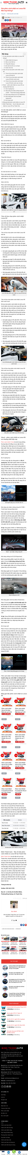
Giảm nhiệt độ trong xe (11, 60)
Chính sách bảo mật (6, 1140)
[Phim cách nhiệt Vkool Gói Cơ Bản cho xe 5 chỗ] (7, 756)
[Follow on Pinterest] (7, 1086)
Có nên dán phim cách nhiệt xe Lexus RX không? (13, 57)
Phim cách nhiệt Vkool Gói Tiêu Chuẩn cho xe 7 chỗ (20, 737)
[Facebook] (12, 920)
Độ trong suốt (9, 100)
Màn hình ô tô (4, 1106)
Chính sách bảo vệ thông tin (8, 1142)
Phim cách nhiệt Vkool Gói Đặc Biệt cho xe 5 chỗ (6, 710)
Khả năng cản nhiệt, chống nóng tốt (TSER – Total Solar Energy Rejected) (15, 91)
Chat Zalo (8, 1154)
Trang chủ (3, 13)
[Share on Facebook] (5, 20)
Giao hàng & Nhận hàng (7, 1132)
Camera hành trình (5, 1108)
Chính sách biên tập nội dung (8, 1145)
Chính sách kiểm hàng (6, 1130)
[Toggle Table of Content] (23, 54)
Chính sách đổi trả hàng (7, 1127)
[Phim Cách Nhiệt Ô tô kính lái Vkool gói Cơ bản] (21, 782)
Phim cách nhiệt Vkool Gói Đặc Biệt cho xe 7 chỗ (20, 710)
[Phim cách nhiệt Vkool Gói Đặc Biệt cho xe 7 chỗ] (21, 702)
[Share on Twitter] (8, 20)
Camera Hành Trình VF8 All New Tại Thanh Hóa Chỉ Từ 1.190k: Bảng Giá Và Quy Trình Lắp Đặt (17, 967)
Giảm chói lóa (9, 67)
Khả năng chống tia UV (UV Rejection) (15, 94)
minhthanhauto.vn (10, 1080)
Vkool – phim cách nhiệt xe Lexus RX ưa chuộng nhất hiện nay (13, 86)
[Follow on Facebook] (2, 1086)
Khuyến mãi (4, 1099)
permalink (18, 928)
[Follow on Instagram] (5, 1086)
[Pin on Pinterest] (10, 20)
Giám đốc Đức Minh (11, 1083)
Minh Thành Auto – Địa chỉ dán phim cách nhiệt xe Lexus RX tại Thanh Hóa (13, 105)
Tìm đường (3, 1154)
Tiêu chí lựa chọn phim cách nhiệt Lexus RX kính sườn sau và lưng (14, 82)
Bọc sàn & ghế (4, 1115)
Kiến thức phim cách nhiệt (12, 13)
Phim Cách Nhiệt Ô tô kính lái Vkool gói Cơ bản (20, 790)
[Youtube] (16, 920)
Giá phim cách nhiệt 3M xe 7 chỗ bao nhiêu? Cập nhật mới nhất (16, 973)
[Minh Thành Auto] (13, 2)
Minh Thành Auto (6, 856)
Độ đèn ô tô (4, 1113)
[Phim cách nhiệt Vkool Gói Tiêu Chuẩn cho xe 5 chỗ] (7, 728)
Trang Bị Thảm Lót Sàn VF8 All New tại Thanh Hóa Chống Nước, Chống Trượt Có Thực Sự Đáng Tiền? (17, 995)
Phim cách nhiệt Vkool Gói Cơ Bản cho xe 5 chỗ (6, 764)
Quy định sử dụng (5, 1137)
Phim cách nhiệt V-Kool (7, 442)
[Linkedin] (14, 920)
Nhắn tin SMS (24, 1154)
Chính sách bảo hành (6, 1125)
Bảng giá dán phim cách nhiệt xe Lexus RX (14, 102)
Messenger (19, 1154)
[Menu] (1, 2)
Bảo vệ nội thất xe (10, 62)
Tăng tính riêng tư (10, 64)
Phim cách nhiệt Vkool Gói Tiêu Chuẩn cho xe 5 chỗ (6, 737)
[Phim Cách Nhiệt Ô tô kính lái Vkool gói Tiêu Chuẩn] (7, 782)
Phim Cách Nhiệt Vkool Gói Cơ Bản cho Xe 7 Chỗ (20, 764)
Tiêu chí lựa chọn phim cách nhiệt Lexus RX (13, 70)
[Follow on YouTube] (10, 1086)
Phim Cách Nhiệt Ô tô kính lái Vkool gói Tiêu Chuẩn (7, 790)
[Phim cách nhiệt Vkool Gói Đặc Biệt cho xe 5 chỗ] (7, 702)
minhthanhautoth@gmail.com (12, 1078)
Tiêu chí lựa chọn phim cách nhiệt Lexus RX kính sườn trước (14, 78)
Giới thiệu (3, 1094)
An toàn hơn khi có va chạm (13, 66)
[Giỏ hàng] (26, 2)
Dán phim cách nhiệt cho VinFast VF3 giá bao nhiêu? (16, 987)
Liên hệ (3, 1097)
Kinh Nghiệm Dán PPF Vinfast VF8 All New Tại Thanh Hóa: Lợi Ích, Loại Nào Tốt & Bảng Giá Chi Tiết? (17, 981)
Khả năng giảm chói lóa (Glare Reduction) (13, 97)
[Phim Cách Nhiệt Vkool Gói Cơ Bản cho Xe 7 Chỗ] (21, 756)
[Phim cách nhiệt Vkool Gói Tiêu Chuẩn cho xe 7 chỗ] (21, 728)
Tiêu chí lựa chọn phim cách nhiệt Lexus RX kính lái (14, 74)
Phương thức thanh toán (7, 1135)
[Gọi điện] (14, 1152)
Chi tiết (4, 719)
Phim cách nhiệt (5, 1110)
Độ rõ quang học (10, 89)
